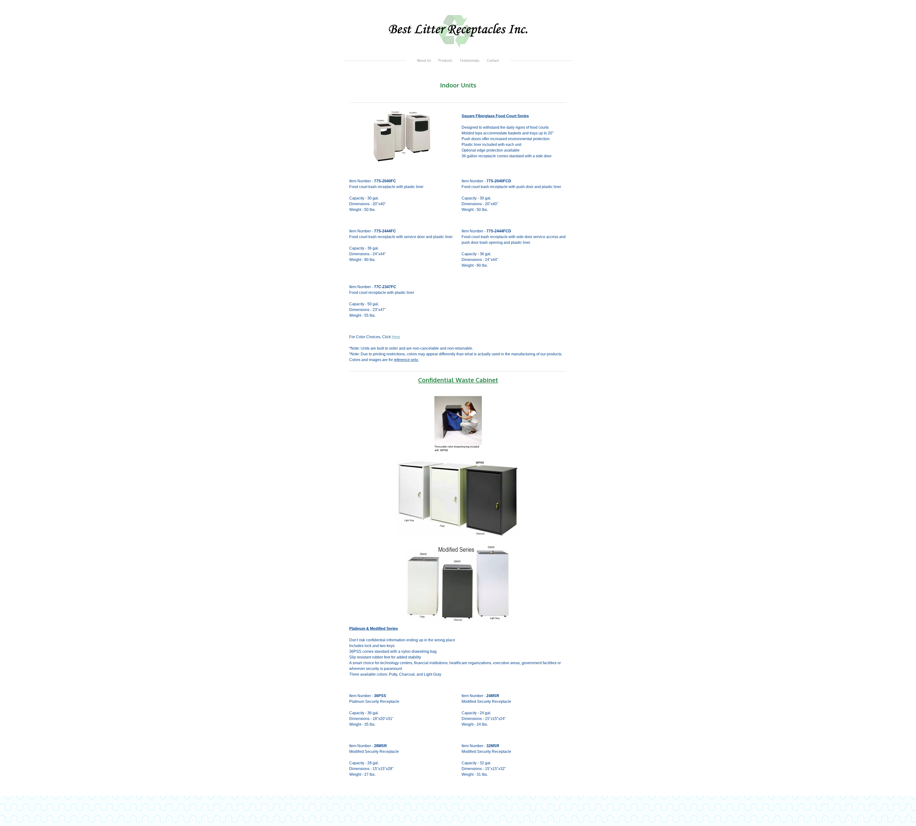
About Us (424, 60)
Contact (493, 60)
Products (445, 60)
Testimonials (469, 60)
